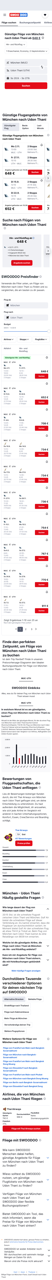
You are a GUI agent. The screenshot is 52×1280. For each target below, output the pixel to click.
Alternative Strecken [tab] (14, 999)
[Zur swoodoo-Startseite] (18, 15)
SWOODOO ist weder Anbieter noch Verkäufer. (23, 1250)
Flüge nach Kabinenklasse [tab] (16, 1012)
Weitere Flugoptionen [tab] (14, 1031)
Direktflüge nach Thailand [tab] (16, 1005)
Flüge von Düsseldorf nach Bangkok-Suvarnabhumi (20, 1069)
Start (15, 1272)
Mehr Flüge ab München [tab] (15, 1018)
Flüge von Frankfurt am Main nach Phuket (22, 1074)
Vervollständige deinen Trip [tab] (17, 1025)
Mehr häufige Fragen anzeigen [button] (26, 971)
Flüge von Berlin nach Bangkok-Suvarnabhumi (25, 1082)
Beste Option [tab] (25, 126)
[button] (5, 15)
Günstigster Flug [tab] (10, 126)
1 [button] (20, 629)
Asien (23, 1272)
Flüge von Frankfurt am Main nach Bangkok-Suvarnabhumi (24, 1049)
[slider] (49, 331)
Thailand (31, 1272)
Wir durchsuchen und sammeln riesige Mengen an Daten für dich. (24, 1256)
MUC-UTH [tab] (26, 678)
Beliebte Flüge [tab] (35, 999)
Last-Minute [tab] (40, 126)
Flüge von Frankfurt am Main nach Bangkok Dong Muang (23, 1062)
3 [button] (31, 629)
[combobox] (28, 305)
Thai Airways (21, 830)
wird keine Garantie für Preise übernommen (26, 1242)
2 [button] (25, 629)
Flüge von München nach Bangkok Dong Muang (25, 1078)
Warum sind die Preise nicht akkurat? (23, 1261)
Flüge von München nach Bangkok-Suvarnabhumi (20, 1056)
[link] (21, 263)
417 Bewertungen (23, 838)
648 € (36, 38)
